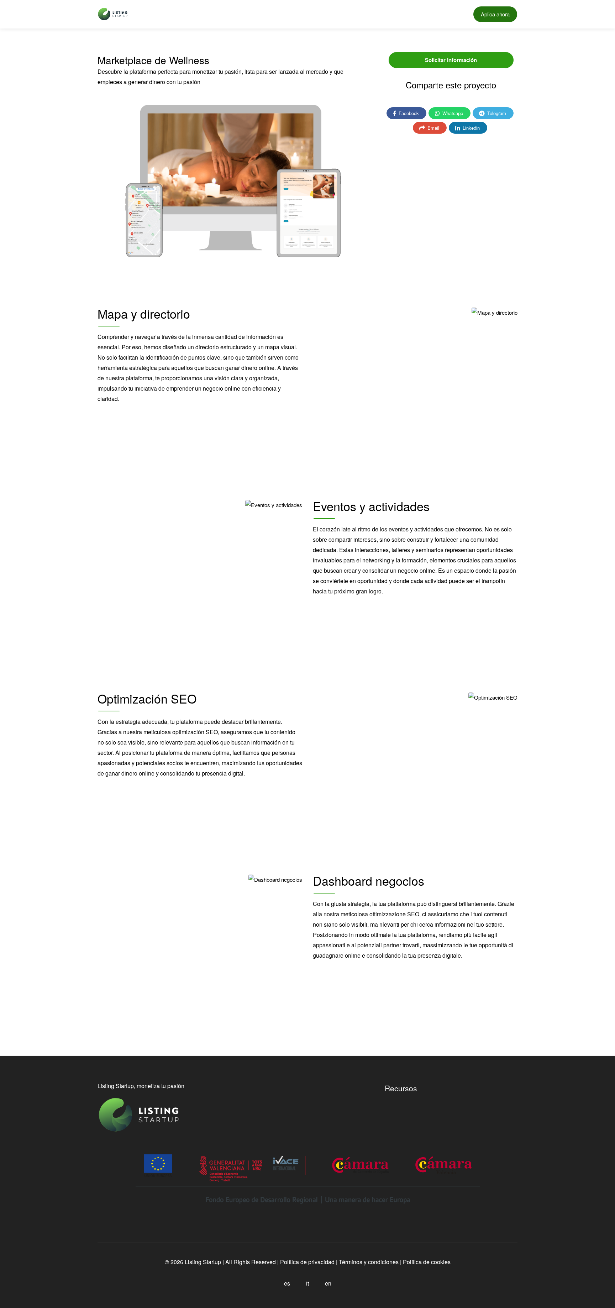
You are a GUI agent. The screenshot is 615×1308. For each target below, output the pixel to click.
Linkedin (470, 127)
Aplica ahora (495, 14)
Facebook (408, 113)
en (328, 1283)
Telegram (496, 113)
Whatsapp (452, 113)
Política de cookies (427, 1262)
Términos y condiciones (369, 1262)
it (307, 1283)
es (287, 1283)
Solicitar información (451, 60)
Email (432, 127)
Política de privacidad (307, 1262)
